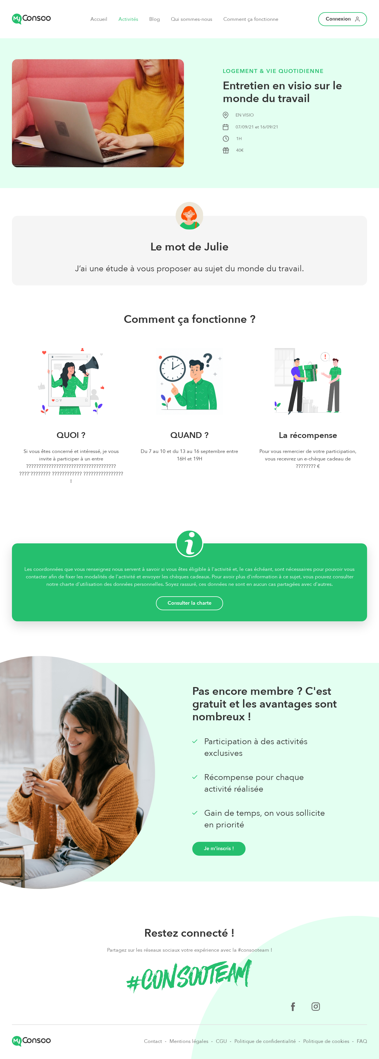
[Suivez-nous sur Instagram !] (316, 1007)
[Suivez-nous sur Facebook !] (293, 1007)
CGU (221, 1041)
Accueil (98, 19)
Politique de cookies (326, 1041)
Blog (154, 19)
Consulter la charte (189, 603)
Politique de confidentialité (265, 1041)
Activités (128, 19)
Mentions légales (189, 1041)
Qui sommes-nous (191, 19)
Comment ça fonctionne (250, 19)
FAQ (362, 1041)
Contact (153, 1041)
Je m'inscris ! (219, 848)
